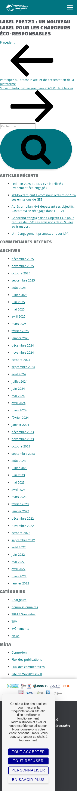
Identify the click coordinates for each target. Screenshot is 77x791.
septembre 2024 (23, 367)
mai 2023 (18, 482)
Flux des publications (27, 659)
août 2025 (19, 288)
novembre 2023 (23, 439)
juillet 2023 (19, 468)
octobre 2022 (21, 533)
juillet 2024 (19, 381)
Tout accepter (28, 752)
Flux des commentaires (28, 667)
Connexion (19, 652)
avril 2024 (18, 403)
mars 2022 (19, 576)
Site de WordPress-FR (27, 674)
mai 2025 (18, 309)
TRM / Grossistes (24, 614)
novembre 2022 (23, 526)
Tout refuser (28, 761)
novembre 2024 (23, 352)
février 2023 (20, 504)
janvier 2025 (20, 338)
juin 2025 (18, 302)
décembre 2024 (23, 345)
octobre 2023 (21, 446)
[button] (65, 7)
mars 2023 (19, 497)
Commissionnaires (25, 607)
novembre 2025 (23, 266)
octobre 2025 (21, 273)
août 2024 (19, 374)
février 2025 (20, 331)
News (15, 636)
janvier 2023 (20, 511)
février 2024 (20, 417)
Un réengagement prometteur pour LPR (40, 233)
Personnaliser (28, 770)
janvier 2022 (20, 583)
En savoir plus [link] (28, 780)
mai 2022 (18, 562)
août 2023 (19, 461)
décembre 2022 (23, 518)
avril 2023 (18, 490)
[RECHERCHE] (36, 149)
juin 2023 (18, 475)
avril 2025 (18, 316)
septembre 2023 (23, 454)
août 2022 (19, 547)
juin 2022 (18, 554)
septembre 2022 (23, 540)
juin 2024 (18, 388)
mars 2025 (19, 324)
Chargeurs (19, 600)
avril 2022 (18, 569)
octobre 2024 (21, 360)
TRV (14, 621)
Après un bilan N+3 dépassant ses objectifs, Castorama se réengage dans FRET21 (43, 208)
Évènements (20, 629)
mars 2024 (19, 410)
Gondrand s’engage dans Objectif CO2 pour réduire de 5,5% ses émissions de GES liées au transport (43, 222)
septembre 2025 (23, 280)
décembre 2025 (23, 259)
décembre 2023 (23, 432)
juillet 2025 (19, 295)
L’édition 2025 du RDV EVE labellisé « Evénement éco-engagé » (37, 186)
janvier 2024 (20, 425)
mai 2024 (18, 396)
